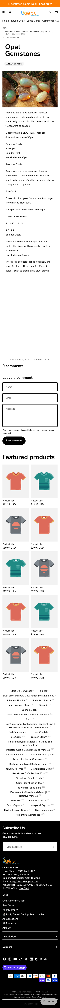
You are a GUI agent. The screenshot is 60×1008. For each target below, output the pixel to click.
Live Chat (24, 888)
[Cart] (56, 12)
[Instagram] (10, 959)
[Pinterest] (37, 959)
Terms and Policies (30, 1004)
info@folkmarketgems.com (24, 881)
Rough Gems (18, 20)
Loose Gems (33, 20)
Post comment (14, 440)
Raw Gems (8, 905)
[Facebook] (4, 959)
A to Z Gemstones (14, 64)
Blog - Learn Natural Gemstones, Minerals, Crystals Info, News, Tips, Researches (29, 32)
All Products (9, 923)
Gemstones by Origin (13, 900)
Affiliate (6, 927)
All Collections (10, 918)
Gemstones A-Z (50, 20)
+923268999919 (24, 884)
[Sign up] (53, 847)
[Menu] (3, 12)
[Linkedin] (31, 959)
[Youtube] (15, 959)
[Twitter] (26, 959)
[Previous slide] (3, 3)
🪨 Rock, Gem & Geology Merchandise (23, 914)
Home (5, 20)
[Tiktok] (20, 959)
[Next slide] (56, 3)
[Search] (10, 12)
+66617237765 (44, 884)
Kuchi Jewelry (10, 909)
